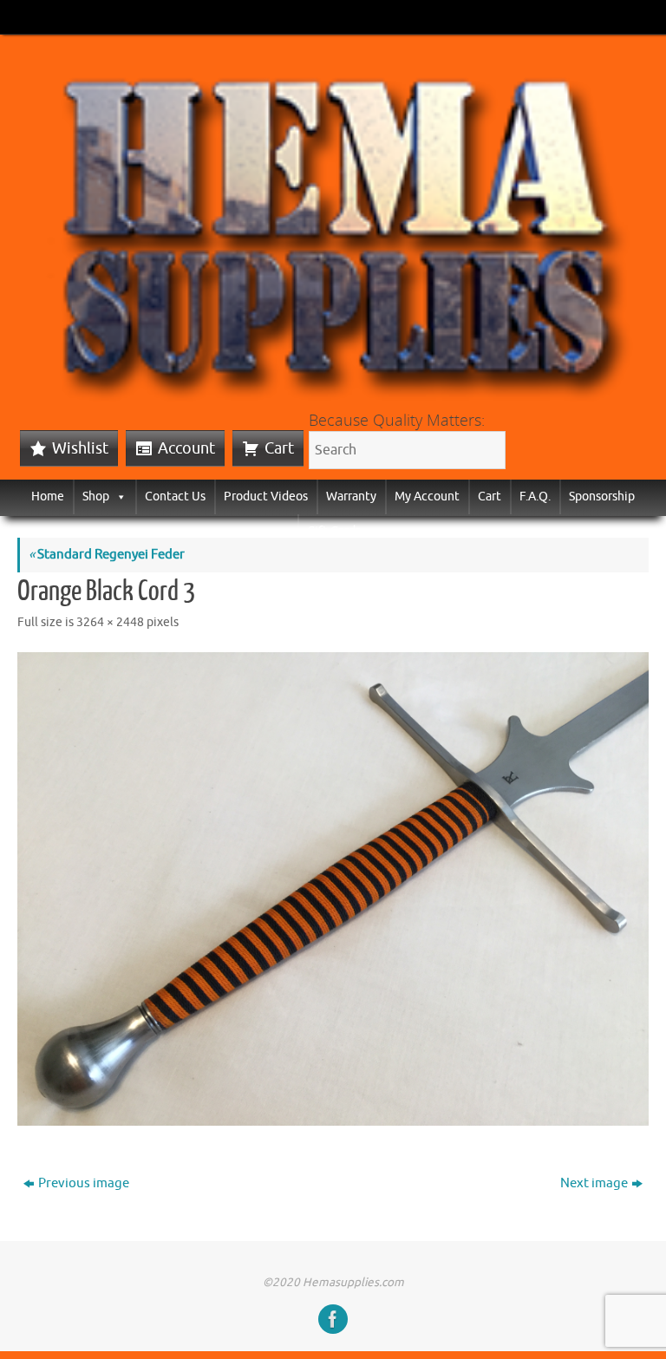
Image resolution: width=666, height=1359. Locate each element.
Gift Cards (334, 531)
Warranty (351, 496)
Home (47, 496)
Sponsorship (602, 496)
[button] (118, 496)
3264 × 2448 (110, 622)
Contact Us (175, 496)
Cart (279, 448)
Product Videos (266, 496)
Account (186, 448)
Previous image (83, 1183)
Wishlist (80, 448)
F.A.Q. (535, 496)
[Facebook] (333, 1319)
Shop (95, 496)
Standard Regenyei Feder (107, 554)
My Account (427, 496)
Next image (594, 1183)
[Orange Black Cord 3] (333, 889)
